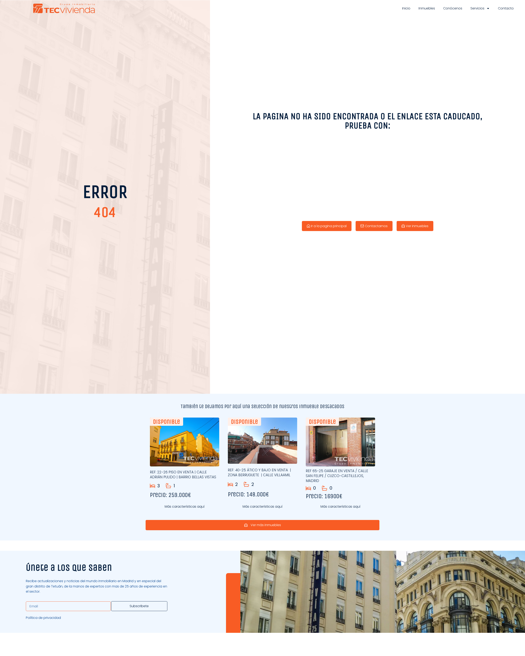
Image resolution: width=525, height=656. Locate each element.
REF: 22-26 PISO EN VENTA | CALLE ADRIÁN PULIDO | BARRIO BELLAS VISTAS (183, 475)
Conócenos (452, 8)
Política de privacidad (43, 617)
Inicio (406, 8)
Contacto (506, 8)
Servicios (477, 8)
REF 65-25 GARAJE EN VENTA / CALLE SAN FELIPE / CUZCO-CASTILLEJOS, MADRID (337, 475)
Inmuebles (427, 8)
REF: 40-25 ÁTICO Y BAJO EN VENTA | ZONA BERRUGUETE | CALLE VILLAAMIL (259, 472)
